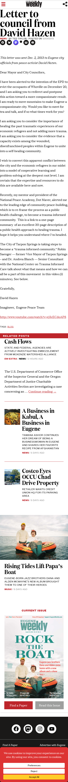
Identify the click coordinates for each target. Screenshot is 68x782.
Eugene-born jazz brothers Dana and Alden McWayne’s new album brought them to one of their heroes (32, 581)
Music (8, 589)
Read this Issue (49, 705)
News (3, 38)
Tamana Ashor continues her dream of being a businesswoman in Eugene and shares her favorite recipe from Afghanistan (40, 441)
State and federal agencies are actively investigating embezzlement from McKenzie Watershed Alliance (31, 351)
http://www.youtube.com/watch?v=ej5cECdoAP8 (33, 317)
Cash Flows (18, 341)
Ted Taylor (19, 38)
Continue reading (42, 391)
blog (10, 326)
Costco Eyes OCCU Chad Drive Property (40, 476)
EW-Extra (10, 358)
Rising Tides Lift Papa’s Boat (33, 568)
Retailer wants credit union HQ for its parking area (40, 492)
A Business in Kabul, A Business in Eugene (38, 419)
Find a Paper (18, 705)
